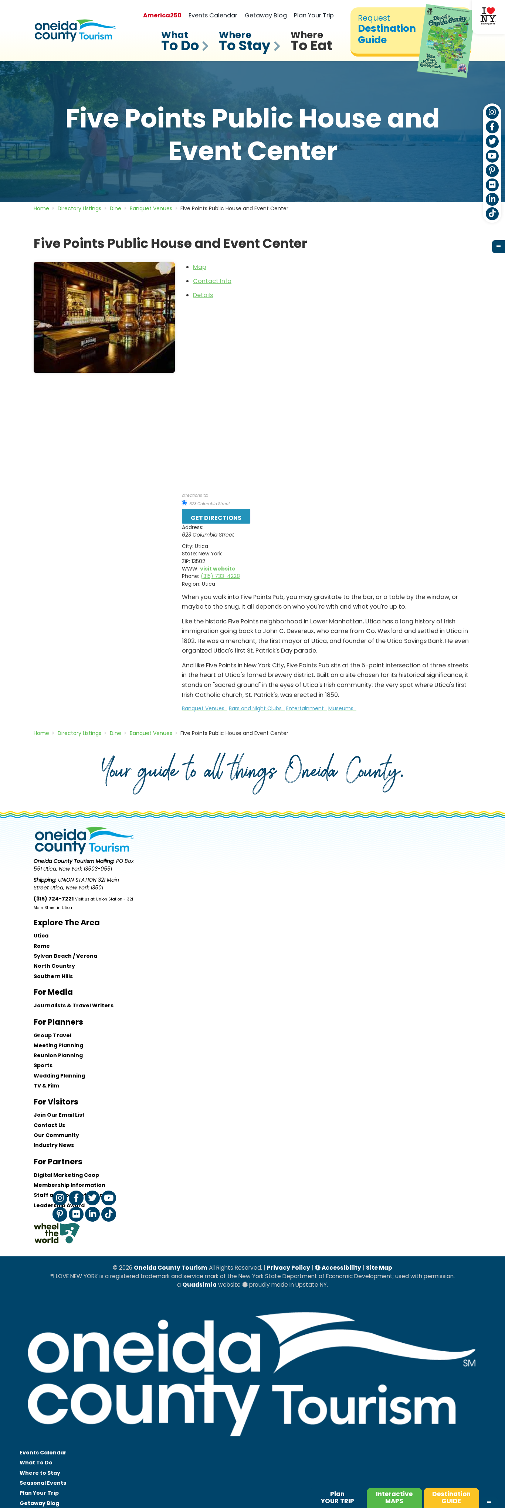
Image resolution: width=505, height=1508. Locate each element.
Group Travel (52, 1035)
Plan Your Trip (314, 15)
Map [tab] (199, 267)
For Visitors (56, 1101)
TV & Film (46, 1085)
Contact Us (49, 1125)
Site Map (379, 1268)
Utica (41, 935)
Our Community (56, 1135)
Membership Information (69, 1185)
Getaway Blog (266, 15)
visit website (217, 568)
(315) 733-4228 (220, 576)
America (162, 15)
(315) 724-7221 (54, 898)
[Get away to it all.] (252, 1443)
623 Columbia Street (209, 504)
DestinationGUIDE (451, 1497)
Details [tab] (203, 295)
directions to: (195, 495)
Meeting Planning (58, 1045)
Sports (43, 1065)
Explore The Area (67, 922)
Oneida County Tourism (170, 1268)
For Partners (58, 1161)
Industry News (54, 1145)
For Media (53, 992)
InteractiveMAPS (394, 1497)
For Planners (58, 1022)
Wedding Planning (59, 1075)
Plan (337, 1497)
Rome (42, 946)
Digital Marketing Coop (66, 1175)
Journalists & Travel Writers (73, 1005)
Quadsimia (199, 1285)
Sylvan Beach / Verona (65, 956)
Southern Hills (53, 976)
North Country (54, 966)
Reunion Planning (58, 1055)
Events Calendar (213, 15)
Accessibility (341, 1268)
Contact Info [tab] (212, 281)
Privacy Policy (288, 1268)
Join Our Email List (59, 1115)
